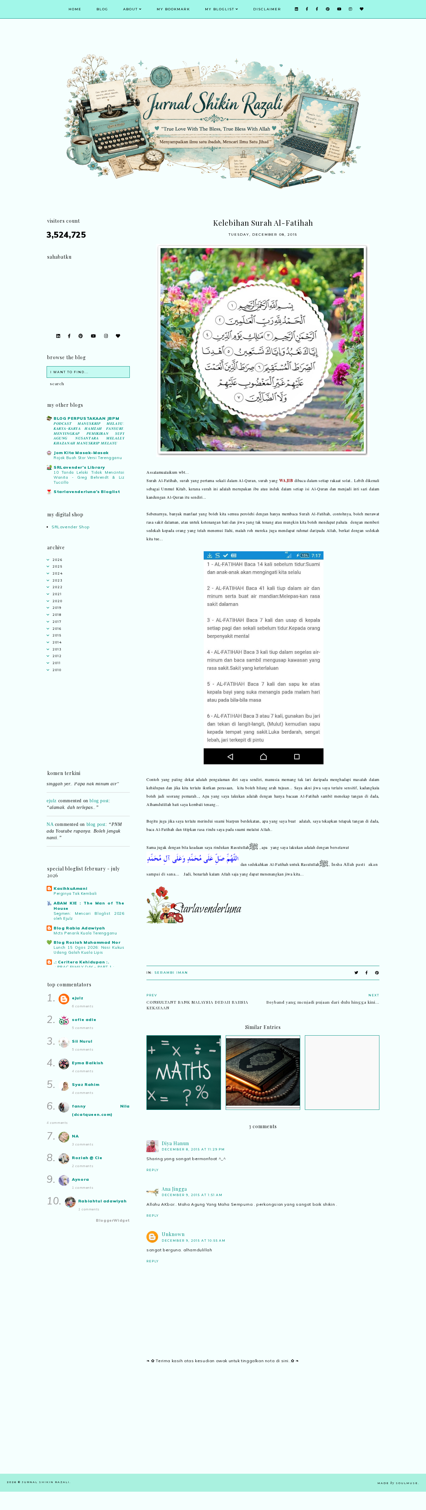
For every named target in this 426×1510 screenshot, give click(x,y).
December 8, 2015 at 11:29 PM (193, 1149)
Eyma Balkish (87, 1062)
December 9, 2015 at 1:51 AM (192, 1195)
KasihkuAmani (70, 888)
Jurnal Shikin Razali (46, 1482)
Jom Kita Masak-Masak (81, 452)
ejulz (52, 789)
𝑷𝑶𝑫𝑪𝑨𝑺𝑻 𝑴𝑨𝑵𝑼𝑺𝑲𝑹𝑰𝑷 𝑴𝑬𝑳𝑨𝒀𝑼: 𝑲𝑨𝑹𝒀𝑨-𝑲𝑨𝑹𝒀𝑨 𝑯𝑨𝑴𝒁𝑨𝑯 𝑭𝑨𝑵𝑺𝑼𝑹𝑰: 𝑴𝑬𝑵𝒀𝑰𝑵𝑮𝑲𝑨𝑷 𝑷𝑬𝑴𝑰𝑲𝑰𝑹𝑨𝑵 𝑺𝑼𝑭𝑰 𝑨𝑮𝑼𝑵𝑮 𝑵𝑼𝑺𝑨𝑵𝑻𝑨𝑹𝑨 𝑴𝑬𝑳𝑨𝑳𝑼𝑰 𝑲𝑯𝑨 (89, 433)
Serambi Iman (171, 972)
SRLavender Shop (71, 526)
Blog (102, 9)
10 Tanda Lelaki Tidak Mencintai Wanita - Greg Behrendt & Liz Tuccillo (89, 477)
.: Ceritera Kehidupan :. (81, 961)
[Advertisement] (262, 1427)
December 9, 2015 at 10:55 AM (194, 1240)
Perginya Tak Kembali (75, 893)
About (130, 9)
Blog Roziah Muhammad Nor (87, 942)
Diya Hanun (175, 1143)
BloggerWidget (113, 1220)
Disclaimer (267, 9)
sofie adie (84, 1019)
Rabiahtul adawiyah (102, 1200)
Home (75, 9)
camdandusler (61, 843)
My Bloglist (219, 9)
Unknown (173, 1234)
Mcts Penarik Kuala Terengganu (85, 933)
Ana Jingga (174, 1189)
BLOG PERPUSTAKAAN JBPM (86, 418)
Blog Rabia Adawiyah (79, 927)
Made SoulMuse (397, 1483)
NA (50, 813)
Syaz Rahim (85, 1084)
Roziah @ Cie (87, 1157)
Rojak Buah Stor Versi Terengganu (88, 457)
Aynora (80, 1179)
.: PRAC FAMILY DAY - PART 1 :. (84, 967)
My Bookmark (173, 9)
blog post (99, 789)
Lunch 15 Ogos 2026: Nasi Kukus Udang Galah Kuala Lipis (89, 950)
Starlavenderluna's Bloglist (87, 491)
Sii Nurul (82, 1041)
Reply (152, 1170)
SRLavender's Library (79, 467)
